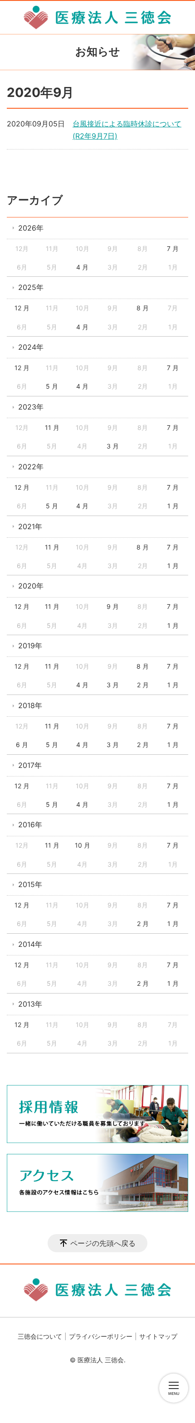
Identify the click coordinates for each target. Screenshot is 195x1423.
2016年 (30, 824)
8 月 (142, 308)
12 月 (22, 308)
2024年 (31, 347)
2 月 (143, 685)
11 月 (52, 427)
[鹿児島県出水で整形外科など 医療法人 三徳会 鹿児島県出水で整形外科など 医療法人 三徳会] (97, 17)
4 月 (82, 267)
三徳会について (40, 1336)
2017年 (30, 765)
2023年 (31, 406)
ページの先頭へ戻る (103, 1243)
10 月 (82, 845)
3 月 (113, 446)
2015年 (30, 884)
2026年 (31, 227)
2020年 (31, 585)
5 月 (52, 386)
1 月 (173, 506)
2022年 (31, 466)
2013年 (30, 1003)
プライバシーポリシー (100, 1336)
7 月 (173, 248)
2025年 (31, 287)
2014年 (30, 944)
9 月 (113, 606)
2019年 (30, 645)
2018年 (30, 705)
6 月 (22, 744)
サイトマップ (158, 1336)
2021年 (30, 526)
